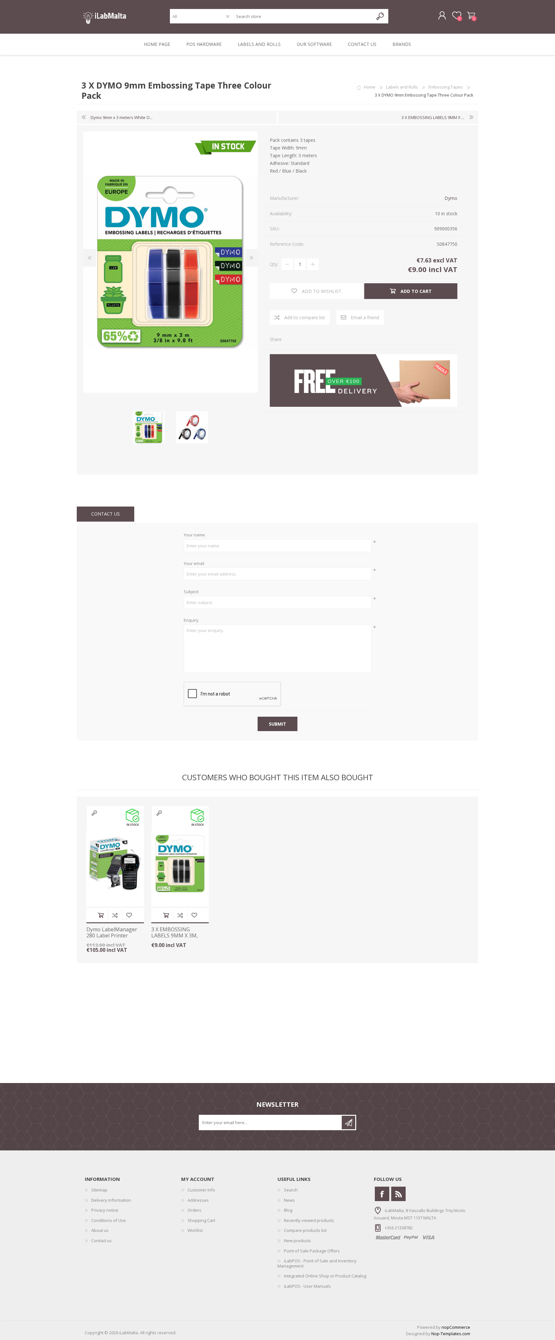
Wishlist (195, 1230)
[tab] (105, 514)
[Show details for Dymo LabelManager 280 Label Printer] (115, 864)
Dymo (451, 198)
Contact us (101, 1240)
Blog (288, 1210)
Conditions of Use (108, 1220)
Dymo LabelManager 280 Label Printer (111, 932)
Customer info (201, 1190)
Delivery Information (111, 1200)
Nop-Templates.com (450, 1333)
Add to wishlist (129, 915)
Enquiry (191, 620)
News (289, 1200)
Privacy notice (104, 1210)
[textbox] (303, 16)
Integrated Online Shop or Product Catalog (325, 1276)
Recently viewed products (309, 1220)
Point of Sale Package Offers (312, 1251)
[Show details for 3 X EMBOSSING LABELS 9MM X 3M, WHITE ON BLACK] (180, 864)
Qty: (274, 264)
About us (100, 1230)
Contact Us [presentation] (105, 514)
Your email (194, 563)
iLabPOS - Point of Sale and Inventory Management (317, 1263)
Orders (194, 1210)
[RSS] (398, 1194)
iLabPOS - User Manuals (307, 1286)
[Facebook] (382, 1194)
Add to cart (101, 915)
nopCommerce (456, 1327)
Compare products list (305, 1230)
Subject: (191, 591)
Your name (194, 535)
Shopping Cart (471, 16)
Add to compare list (115, 915)
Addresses (198, 1200)
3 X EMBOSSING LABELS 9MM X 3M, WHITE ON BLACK (174, 935)
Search (291, 1190)
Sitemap (99, 1190)
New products (297, 1240)
